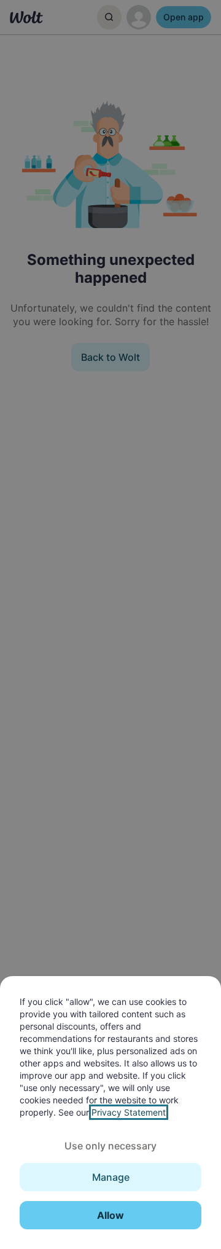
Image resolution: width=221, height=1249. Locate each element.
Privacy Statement (128, 1112)
